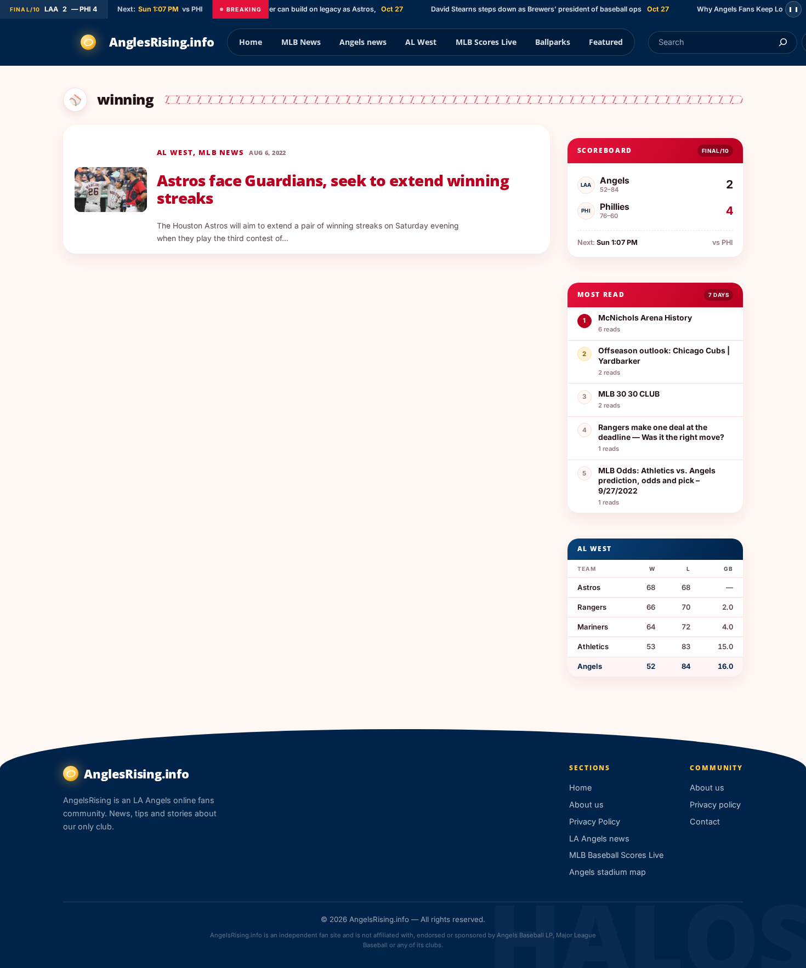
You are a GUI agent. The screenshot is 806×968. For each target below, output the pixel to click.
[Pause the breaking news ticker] (793, 9)
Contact (705, 821)
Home (250, 42)
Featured (606, 42)
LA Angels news (599, 838)
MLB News (301, 42)
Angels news (363, 42)
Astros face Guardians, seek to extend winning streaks (333, 189)
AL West (420, 42)
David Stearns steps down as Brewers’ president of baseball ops (528, 9)
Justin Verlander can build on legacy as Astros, (290, 9)
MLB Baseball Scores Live (616, 855)
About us (586, 804)
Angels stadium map (607, 872)
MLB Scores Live (486, 42)
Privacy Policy (594, 821)
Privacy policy (715, 804)
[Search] (782, 42)
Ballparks (552, 42)
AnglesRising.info (161, 42)
